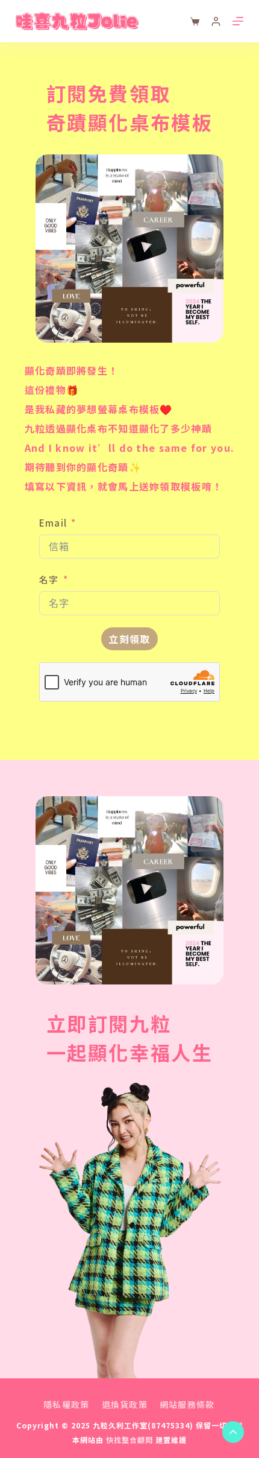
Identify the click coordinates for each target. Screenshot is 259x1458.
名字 (48, 579)
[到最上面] (233, 1432)
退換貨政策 (125, 1404)
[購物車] (194, 21)
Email (53, 522)
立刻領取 (129, 639)
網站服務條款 (187, 1404)
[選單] (237, 21)
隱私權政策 (66, 1404)
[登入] (215, 21)
